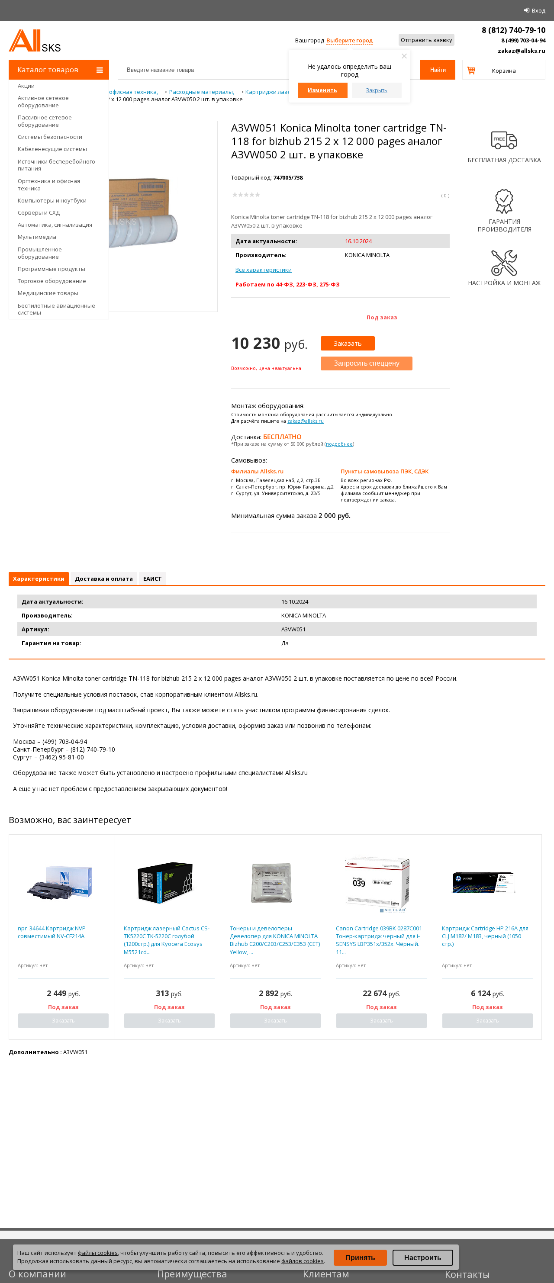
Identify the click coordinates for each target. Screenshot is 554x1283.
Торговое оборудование (52, 281)
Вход (538, 10)
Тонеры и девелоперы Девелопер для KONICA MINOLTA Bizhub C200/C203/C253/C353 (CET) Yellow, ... (275, 940)
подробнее (339, 444)
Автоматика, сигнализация (55, 224)
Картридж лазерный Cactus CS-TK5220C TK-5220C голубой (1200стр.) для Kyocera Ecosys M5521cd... (166, 940)
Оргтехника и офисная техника (49, 184)
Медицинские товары (48, 293)
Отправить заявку (426, 40)
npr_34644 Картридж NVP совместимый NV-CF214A (52, 932)
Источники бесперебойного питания (56, 165)
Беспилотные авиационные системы (56, 309)
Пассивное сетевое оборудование (45, 121)
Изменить (322, 90)
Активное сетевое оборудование (43, 101)
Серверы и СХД (39, 212)
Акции (26, 86)
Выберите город (349, 40)
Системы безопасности (50, 137)
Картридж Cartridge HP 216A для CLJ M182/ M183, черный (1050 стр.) (485, 936)
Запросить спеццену (366, 363)
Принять (360, 1257)
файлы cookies (98, 1253)
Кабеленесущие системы (52, 149)
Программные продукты (51, 269)
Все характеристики (263, 269)
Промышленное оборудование (40, 252)
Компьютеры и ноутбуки (52, 200)
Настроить (422, 1257)
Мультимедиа (37, 237)
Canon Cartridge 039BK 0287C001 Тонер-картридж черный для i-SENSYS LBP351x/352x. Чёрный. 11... (379, 940)
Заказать (348, 343)
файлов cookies (302, 1261)
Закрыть (376, 90)
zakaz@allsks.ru (521, 51)
